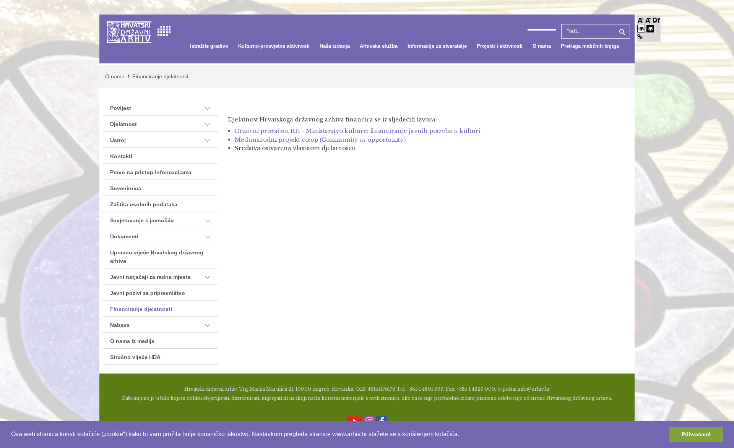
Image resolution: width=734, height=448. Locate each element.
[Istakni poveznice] (640, 37)
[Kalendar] (164, 30)
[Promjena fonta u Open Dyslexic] (656, 19)
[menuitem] (209, 46)
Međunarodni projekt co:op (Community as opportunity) (320, 139)
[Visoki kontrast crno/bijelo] (650, 28)
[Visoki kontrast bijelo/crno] (641, 28)
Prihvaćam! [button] (696, 434)
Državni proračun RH (267, 130)
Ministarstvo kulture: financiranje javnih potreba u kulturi (393, 130)
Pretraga (621, 31)
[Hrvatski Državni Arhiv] (129, 31)
